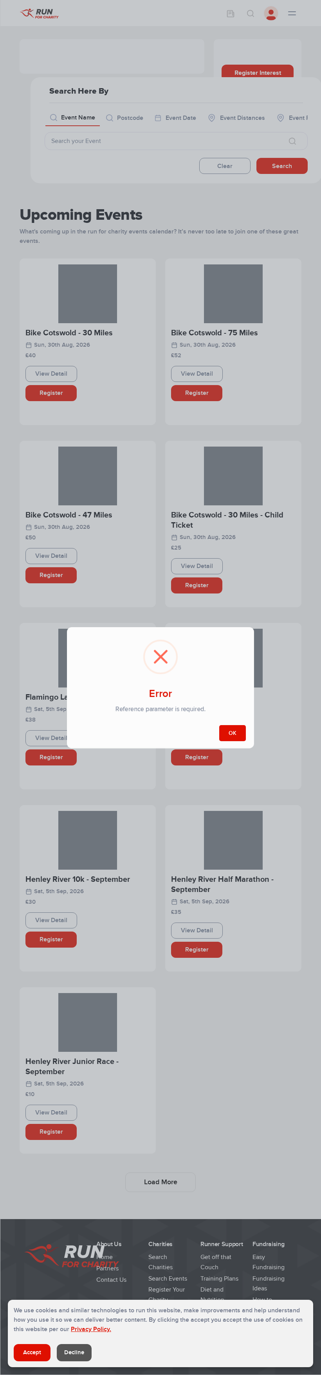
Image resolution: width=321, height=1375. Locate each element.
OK (232, 733)
